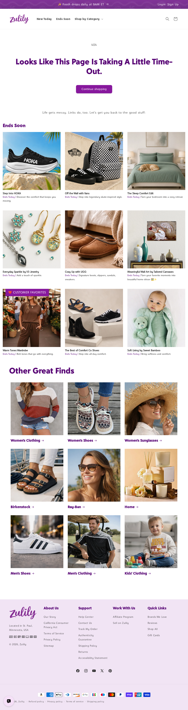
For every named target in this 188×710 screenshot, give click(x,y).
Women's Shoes (80, 440)
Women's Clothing (25, 440)
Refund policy (36, 701)
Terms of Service (54, 633)
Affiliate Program (123, 616)
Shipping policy (95, 701)
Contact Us (85, 622)
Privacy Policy (52, 639)
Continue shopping (94, 89)
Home (130, 507)
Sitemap (49, 645)
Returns (83, 651)
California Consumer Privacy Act (56, 625)
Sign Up (173, 4)
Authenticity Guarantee (86, 637)
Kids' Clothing (136, 573)
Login (162, 4)
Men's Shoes (20, 573)
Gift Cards (154, 635)
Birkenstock (20, 507)
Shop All (153, 629)
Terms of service (75, 701)
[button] (89, 19)
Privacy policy (55, 701)
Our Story (50, 616)
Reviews (152, 622)
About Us (51, 608)
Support (85, 608)
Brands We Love (157, 616)
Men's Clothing (80, 573)
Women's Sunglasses (141, 440)
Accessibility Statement (93, 657)
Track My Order (87, 629)
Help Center (86, 616)
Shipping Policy (87, 645)
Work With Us (124, 608)
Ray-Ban (74, 507)
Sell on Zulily (121, 622)
